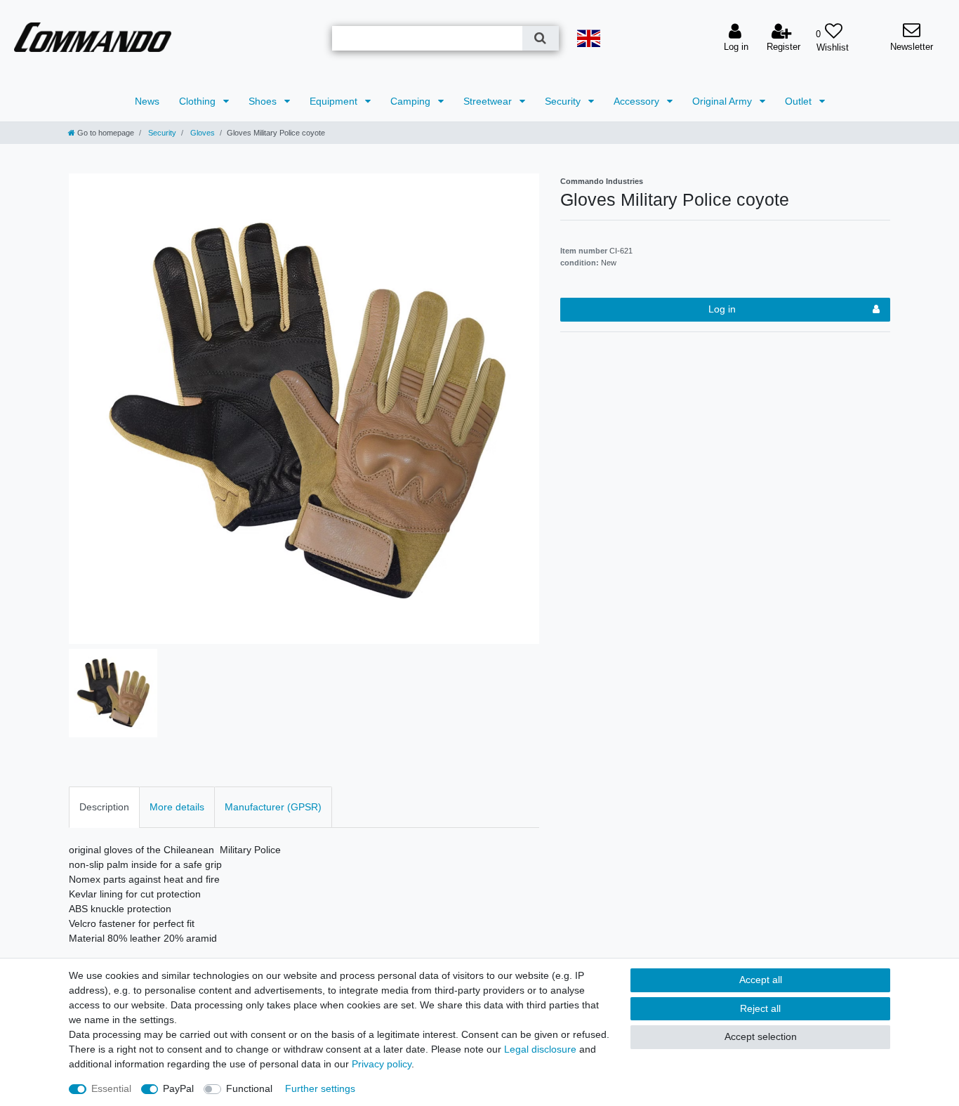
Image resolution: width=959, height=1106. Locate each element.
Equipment (335, 101)
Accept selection (761, 1036)
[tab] (104, 807)
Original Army (723, 101)
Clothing (198, 101)
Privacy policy (381, 1063)
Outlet (799, 101)
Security (564, 101)
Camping (411, 101)
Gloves (201, 133)
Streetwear (489, 101)
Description (104, 806)
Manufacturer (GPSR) (273, 806)
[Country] (589, 38)
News (147, 101)
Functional (249, 1088)
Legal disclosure (540, 1049)
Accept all (760, 979)
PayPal (178, 1088)
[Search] (540, 38)
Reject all (760, 1008)
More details (177, 806)
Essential (111, 1088)
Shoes (264, 101)
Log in (722, 309)
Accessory (638, 101)
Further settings (320, 1088)
